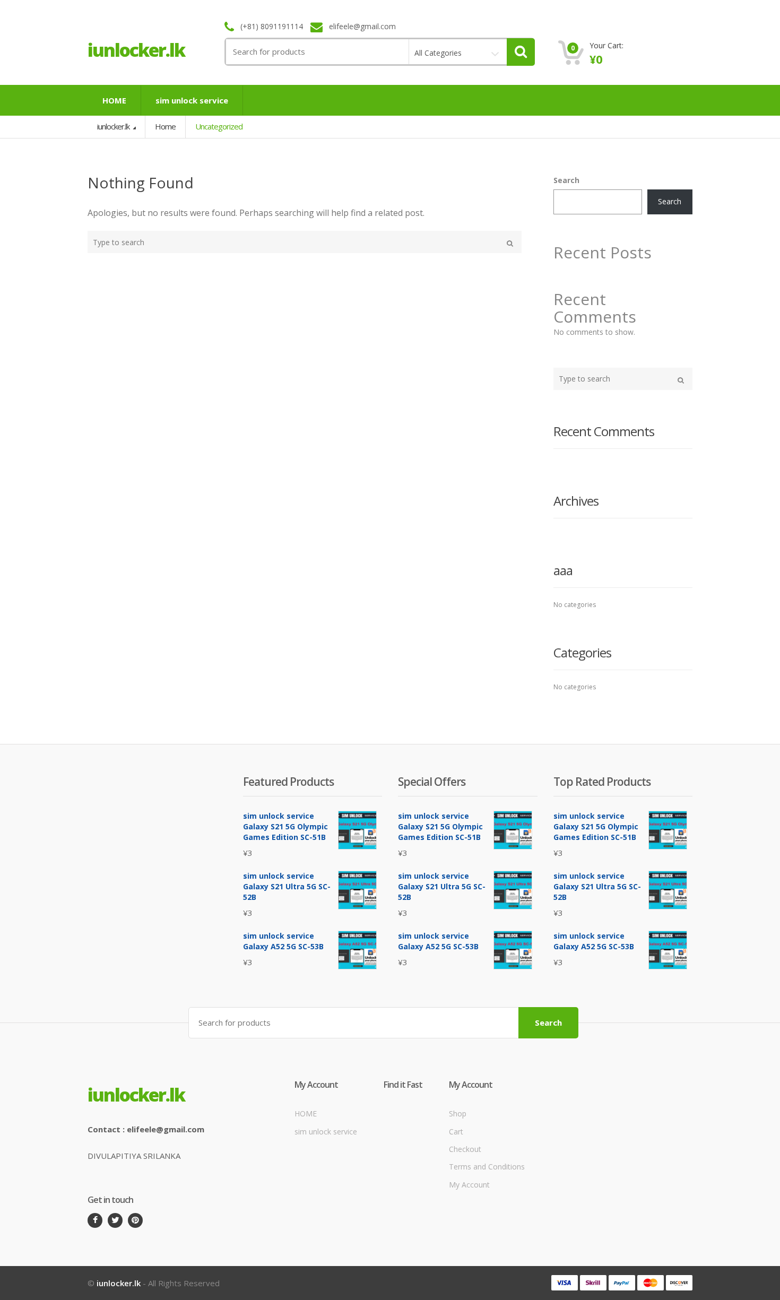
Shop (457, 1113)
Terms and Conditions (487, 1167)
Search (566, 180)
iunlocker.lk (114, 126)
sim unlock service (191, 100)
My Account (469, 1185)
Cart (456, 1131)
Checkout (465, 1149)
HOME (114, 100)
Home (165, 126)
